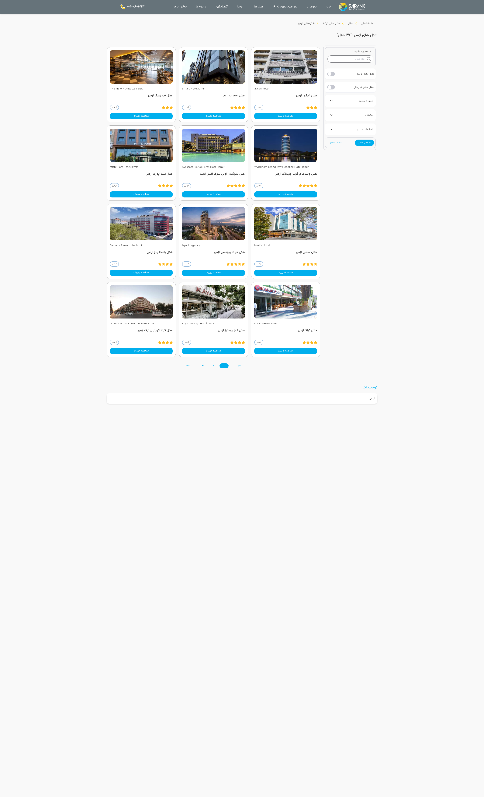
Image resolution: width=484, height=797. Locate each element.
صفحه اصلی (367, 23)
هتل (350, 23)
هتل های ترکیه (331, 23)
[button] (364, 143)
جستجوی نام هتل (361, 52)
